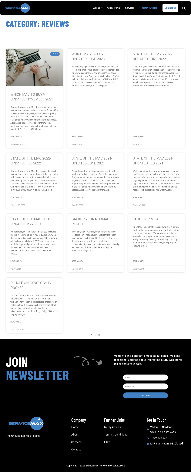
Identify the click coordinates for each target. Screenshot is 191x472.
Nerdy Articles (149, 7)
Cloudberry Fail (147, 219)
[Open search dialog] (184, 9)
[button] (98, 8)
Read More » (16, 137)
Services (129, 7)
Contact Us (170, 7)
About (96, 7)
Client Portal (113, 7)
